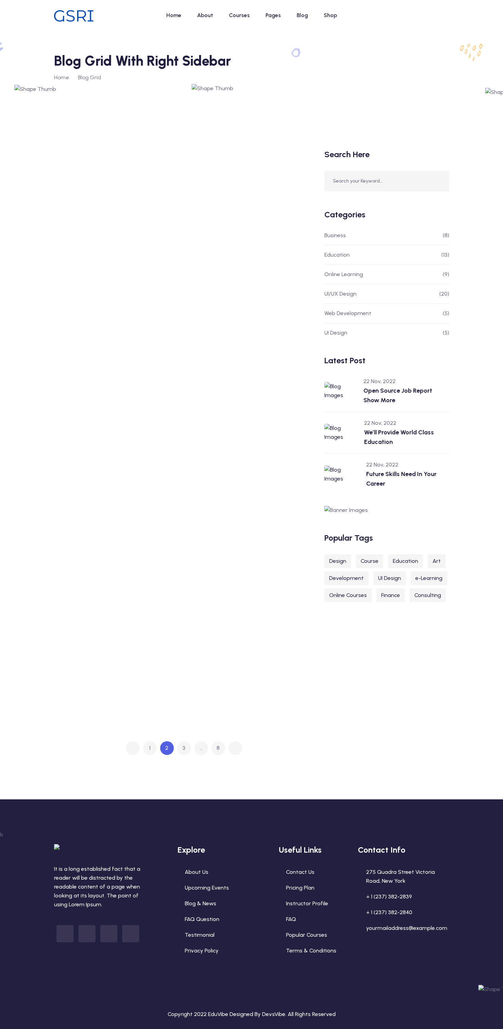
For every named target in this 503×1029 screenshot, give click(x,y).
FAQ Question (202, 919)
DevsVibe (273, 1014)
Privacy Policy (202, 950)
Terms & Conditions (311, 950)
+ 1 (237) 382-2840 (389, 912)
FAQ (291, 919)
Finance (390, 595)
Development (346, 578)
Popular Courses (306, 935)
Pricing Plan (300, 887)
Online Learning (386, 274)
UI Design (386, 332)
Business (386, 235)
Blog (302, 15)
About (205, 15)
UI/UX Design (386, 293)
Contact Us (300, 872)
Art (437, 561)
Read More (145, 235)
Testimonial (200, 935)
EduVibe (218, 1014)
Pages (273, 15)
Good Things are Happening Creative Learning (101, 694)
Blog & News (200, 903)
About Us (196, 872)
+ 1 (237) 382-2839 (389, 896)
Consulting (427, 595)
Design (337, 561)
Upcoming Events (207, 887)
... (201, 748)
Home (173, 15)
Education (85, 189)
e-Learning (428, 578)
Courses (239, 15)
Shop (330, 15)
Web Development (386, 313)
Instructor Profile (307, 903)
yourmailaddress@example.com (406, 928)
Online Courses (348, 595)
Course (369, 561)
